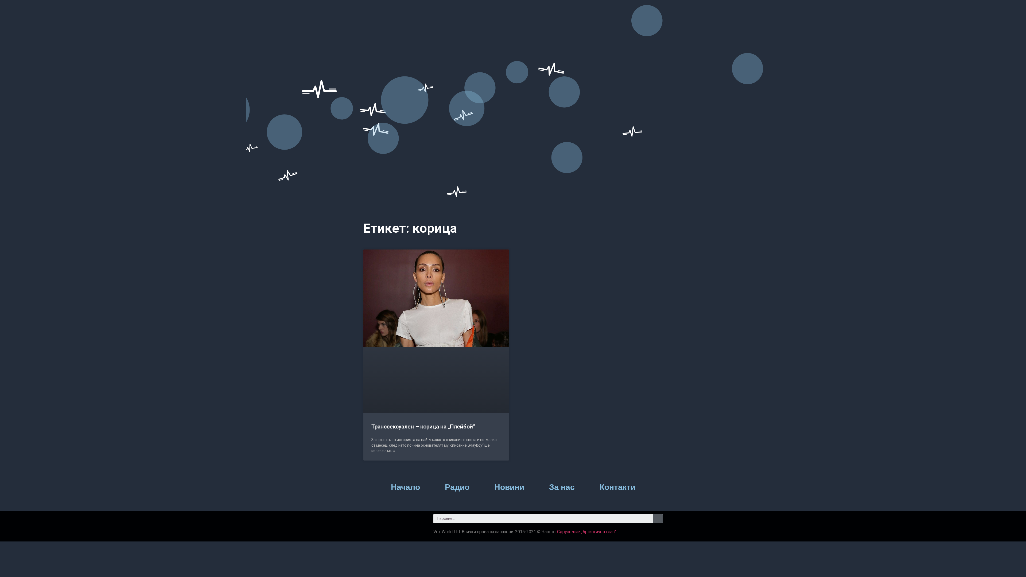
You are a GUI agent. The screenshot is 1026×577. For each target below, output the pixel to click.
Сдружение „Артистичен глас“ (586, 531)
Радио (457, 487)
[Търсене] (658, 518)
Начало (405, 487)
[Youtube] (415, 524)
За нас (562, 487)
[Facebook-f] (373, 524)
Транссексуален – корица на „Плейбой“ (423, 426)
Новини (509, 487)
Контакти (617, 487)
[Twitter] (394, 524)
